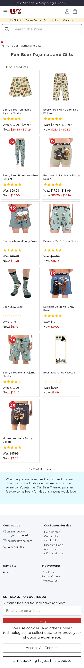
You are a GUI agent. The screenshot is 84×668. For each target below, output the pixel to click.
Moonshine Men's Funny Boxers (18, 440)
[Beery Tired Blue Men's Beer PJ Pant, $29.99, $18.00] (20, 152)
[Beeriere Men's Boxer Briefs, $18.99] (61, 218)
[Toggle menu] (5, 11)
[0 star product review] (12, 316)
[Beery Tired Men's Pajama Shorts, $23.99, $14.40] (20, 349)
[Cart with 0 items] (74, 11)
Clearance (68, 20)
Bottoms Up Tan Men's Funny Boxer (61, 177)
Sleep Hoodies (51, 20)
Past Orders (49, 572)
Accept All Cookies (42, 648)
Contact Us (51, 536)
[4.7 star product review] (12, 119)
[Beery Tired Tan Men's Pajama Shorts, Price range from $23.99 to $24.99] (20, 86)
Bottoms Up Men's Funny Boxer (58, 308)
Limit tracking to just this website (42, 660)
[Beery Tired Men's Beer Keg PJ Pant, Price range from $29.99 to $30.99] (61, 86)
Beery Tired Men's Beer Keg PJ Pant (61, 111)
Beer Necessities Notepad (59, 372)
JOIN (42, 622)
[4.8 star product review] (53, 316)
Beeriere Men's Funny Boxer (20, 241)
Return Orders (51, 576)
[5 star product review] (53, 119)
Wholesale (51, 540)
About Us (50, 549)
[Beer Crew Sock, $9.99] (20, 283)
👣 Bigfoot (15, 20)
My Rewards (49, 580)
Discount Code (53, 544)
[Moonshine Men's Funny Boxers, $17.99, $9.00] (20, 415)
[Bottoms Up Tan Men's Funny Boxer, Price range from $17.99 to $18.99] (61, 152)
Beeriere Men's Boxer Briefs (60, 241)
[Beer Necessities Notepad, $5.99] (61, 349)
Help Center (52, 531)
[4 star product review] (12, 381)
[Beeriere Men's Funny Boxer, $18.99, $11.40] (20, 218)
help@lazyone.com (19, 540)
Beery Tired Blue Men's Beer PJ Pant (20, 177)
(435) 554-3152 (15, 547)
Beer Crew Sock (13, 306)
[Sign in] (67, 11)
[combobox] (46, 29)
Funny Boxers (33, 20)
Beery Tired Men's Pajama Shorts (19, 374)
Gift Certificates (54, 553)
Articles (7, 572)
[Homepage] (2, 41)
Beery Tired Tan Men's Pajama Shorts (17, 111)
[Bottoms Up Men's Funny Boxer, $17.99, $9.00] (61, 283)
